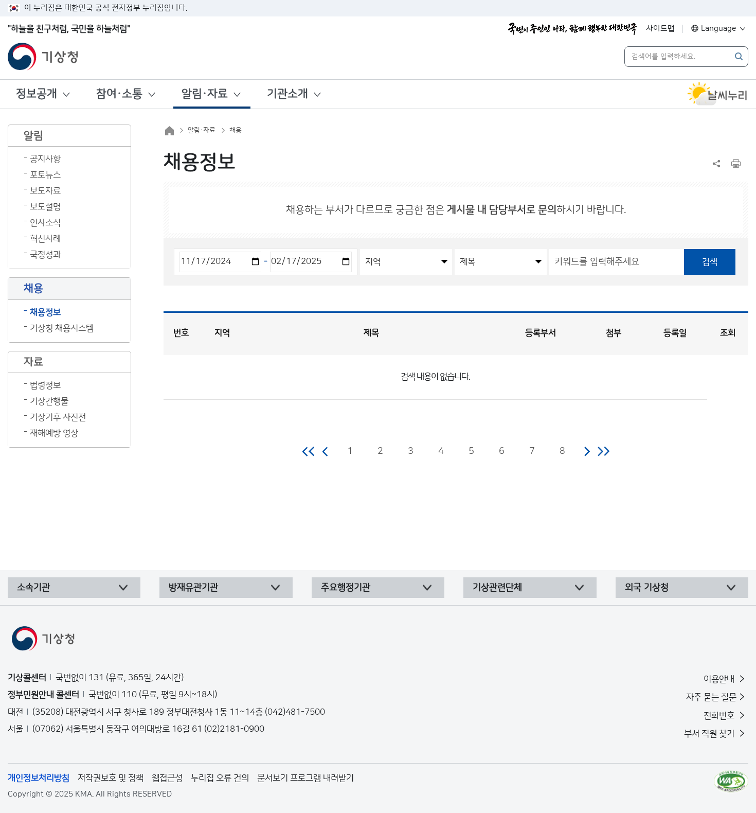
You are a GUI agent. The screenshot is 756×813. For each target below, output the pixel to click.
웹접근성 (167, 778)
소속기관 (33, 587)
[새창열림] (717, 94)
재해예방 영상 (54, 433)
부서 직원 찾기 (710, 733)
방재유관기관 (193, 587)
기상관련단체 (497, 587)
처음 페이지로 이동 (308, 451)
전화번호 (720, 715)
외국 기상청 (647, 587)
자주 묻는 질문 (711, 697)
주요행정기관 (345, 587)
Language (719, 28)
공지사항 (45, 159)
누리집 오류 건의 (220, 778)
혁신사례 (45, 238)
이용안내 (720, 679)
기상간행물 (49, 401)
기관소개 (287, 93)
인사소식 (45, 222)
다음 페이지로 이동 (587, 451)
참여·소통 (119, 93)
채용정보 (45, 312)
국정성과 (45, 254)
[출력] (736, 163)
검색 (709, 262)
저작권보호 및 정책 (110, 778)
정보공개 (36, 93)
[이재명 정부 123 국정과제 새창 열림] (572, 29)
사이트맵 (660, 28)
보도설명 (45, 206)
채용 (235, 130)
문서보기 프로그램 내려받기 (305, 778)
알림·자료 (205, 93)
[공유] (716, 163)
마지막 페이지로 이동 (603, 451)
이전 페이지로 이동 (325, 451)
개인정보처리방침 (38, 778)
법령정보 (45, 385)
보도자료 (45, 191)
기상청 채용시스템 (62, 328)
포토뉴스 (45, 175)
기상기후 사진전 (58, 417)
